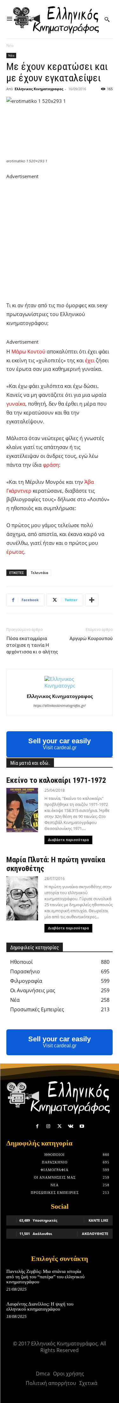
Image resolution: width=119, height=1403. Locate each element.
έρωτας (15, 551)
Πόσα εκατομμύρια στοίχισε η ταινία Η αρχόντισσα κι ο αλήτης (32, 645)
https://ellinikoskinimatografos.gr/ (59, 705)
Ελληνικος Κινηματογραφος (39, 88)
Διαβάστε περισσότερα (68, 840)
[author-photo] (59, 685)
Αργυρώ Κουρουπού (91, 638)
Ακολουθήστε (95, 1233)
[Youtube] (82, 1126)
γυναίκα (15, 403)
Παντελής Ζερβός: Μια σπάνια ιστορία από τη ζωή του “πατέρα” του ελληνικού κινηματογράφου (45, 1276)
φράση (51, 464)
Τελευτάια (39, 572)
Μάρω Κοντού (28, 351)
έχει (90, 360)
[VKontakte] (71, 1126)
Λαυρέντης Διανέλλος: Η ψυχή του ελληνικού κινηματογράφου (39, 1306)
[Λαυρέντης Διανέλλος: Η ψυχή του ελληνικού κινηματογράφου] (102, 1310)
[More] (91, 600)
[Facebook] (37, 1126)
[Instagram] (48, 1126)
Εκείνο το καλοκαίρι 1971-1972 (56, 780)
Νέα (9, 45)
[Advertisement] (59, 239)
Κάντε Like (98, 1220)
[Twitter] (59, 1126)
